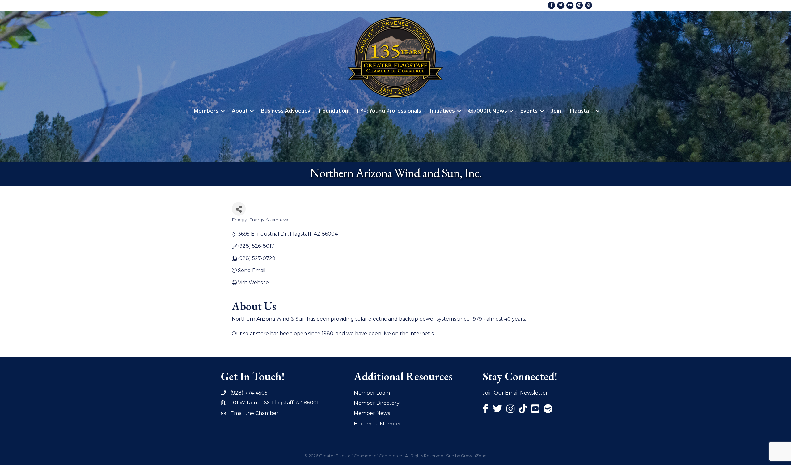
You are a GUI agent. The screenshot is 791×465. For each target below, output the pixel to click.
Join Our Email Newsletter (515, 393)
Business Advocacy (285, 111)
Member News (372, 413)
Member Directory (377, 403)
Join (556, 111)
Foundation (333, 111)
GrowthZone (474, 455)
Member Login (372, 393)
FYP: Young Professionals (389, 111)
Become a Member (377, 424)
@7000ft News (487, 111)
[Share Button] (239, 209)
